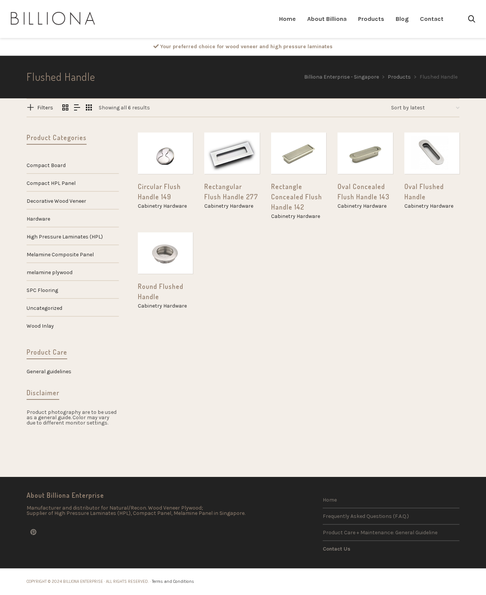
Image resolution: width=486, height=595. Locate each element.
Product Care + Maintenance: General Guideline (380, 532)
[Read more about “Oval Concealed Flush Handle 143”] (355, 156)
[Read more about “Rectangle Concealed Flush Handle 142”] (288, 156)
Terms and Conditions (173, 581)
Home (330, 500)
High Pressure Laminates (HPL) (65, 237)
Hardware (38, 219)
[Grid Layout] (88, 108)
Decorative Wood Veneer (56, 201)
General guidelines (49, 371)
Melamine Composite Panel (60, 254)
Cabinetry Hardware (162, 206)
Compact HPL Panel (51, 183)
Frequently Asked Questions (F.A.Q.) (366, 516)
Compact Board (46, 165)
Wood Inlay (40, 326)
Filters (45, 107)
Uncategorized (44, 308)
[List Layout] (77, 108)
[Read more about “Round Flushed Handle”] (155, 256)
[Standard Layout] (65, 108)
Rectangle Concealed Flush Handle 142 (296, 196)
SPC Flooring (42, 290)
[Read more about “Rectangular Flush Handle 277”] (222, 156)
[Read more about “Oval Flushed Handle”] (422, 156)
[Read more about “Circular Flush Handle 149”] (155, 156)
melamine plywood (50, 272)
